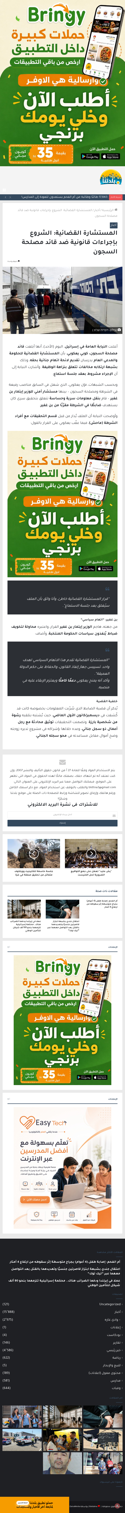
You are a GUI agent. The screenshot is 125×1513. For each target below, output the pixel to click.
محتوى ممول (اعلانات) (105, 1373)
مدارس (116, 1381)
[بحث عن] (121, 190)
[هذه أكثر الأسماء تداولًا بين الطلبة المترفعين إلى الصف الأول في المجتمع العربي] (103, 1463)
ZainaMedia (74, 1507)
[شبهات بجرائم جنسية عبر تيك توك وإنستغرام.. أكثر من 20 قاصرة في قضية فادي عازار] (62, 1463)
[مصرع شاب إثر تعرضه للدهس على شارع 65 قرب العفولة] (22, 1440)
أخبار (97, 210)
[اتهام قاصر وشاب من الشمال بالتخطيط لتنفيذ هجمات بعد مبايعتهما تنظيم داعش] (103, 1440)
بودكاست (114, 1335)
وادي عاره (111, 1320)
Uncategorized (110, 1304)
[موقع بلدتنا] (111, 177)
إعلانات (116, 1327)
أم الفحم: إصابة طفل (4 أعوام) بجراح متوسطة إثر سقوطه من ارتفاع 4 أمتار (102, 904)
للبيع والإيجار (112, 1365)
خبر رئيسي (114, 1350)
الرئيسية (108, 210)
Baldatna (93, 1507)
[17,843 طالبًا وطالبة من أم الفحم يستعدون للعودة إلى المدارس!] (22, 1417)
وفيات (116, 1388)
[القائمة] (4, 190)
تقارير (117, 1343)
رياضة (116, 1358)
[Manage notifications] (117, 1505)
